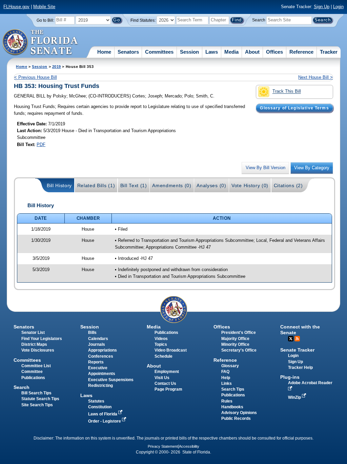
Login (338, 6)
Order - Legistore (105, 421)
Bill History (59, 185)
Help (225, 378)
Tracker (329, 52)
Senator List (33, 333)
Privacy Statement (163, 446)
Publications (166, 333)
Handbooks (232, 407)
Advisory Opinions (239, 413)
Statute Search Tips (40, 399)
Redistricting (100, 385)
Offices (274, 52)
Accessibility (189, 446)
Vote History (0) (249, 185)
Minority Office (235, 344)
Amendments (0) (171, 185)
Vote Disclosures (37, 350)
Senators (128, 52)
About (252, 52)
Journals (96, 344)
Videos (161, 339)
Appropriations (102, 350)
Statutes (96, 401)
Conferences (100, 356)
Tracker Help (300, 367)
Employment (167, 372)
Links (226, 383)
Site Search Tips (37, 405)
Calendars (98, 339)
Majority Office (235, 339)
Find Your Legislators (41, 339)
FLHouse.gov (16, 6)
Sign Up (321, 6)
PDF (41, 144)
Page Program (168, 389)
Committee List (36, 366)
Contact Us (165, 383)
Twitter (290, 338)
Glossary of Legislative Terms (294, 108)
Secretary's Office (239, 350)
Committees (159, 52)
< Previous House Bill (35, 77)
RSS (297, 338)
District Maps (34, 344)
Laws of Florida (103, 414)
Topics (161, 344)
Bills (92, 333)
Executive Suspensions (111, 380)
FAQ (225, 372)
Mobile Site (44, 6)
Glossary (230, 366)
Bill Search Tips (36, 393)
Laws (211, 52)
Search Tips (232, 389)
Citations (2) (288, 185)
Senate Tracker (297, 350)
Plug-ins (290, 377)
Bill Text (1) (133, 185)
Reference (301, 52)
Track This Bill (286, 91)
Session (189, 52)
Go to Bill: (45, 20)
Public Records (236, 418)
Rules (226, 401)
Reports (96, 362)
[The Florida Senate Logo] (40, 42)
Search (258, 20)
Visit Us (162, 378)
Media (231, 52)
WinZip (295, 397)
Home (104, 52)
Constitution (99, 407)
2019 (56, 67)
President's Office (238, 333)
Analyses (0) (211, 185)
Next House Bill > (315, 77)
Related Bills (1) (96, 185)
